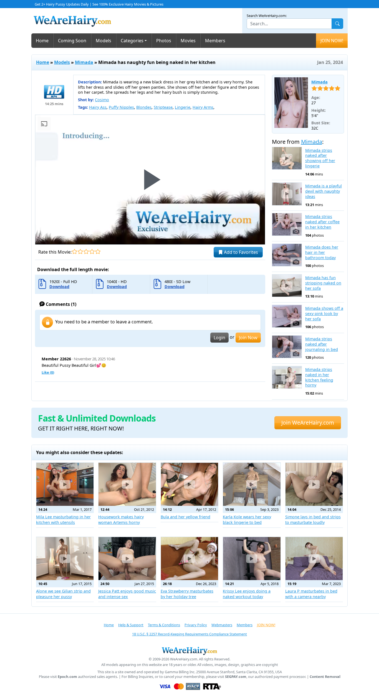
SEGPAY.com (235, 676)
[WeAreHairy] (189, 650)
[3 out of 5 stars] (86, 251)
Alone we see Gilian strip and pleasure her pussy (63, 593)
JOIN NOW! (331, 41)
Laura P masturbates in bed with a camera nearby (311, 593)
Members (215, 41)
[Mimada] (291, 102)
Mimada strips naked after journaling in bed (321, 344)
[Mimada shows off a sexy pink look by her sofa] (287, 316)
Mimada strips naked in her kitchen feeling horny (319, 377)
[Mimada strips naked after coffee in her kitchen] (287, 224)
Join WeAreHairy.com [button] (307, 422)
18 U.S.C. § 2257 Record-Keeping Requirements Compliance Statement (189, 633)
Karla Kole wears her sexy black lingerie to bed (247, 519)
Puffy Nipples (121, 107)
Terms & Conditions (164, 624)
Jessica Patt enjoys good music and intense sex (127, 593)
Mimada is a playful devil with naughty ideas (323, 191)
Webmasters (221, 624)
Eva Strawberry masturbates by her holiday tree (187, 593)
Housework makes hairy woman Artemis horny (121, 519)
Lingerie (182, 107)
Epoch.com (67, 676)
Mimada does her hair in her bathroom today (321, 252)
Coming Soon (72, 41)
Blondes (143, 107)
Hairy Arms (203, 107)
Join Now (248, 338)
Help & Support (130, 624)
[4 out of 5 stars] (92, 251)
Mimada (84, 62)
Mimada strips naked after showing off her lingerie (320, 158)
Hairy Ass (98, 107)
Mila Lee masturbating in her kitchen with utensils (63, 519)
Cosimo (102, 99)
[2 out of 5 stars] (80, 251)
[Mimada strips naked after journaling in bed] (287, 346)
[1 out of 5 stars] (74, 251)
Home (42, 41)
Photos (163, 41)
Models (103, 41)
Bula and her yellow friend (185, 516)
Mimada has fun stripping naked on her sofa (323, 283)
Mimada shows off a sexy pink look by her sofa (324, 313)
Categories (132, 41)
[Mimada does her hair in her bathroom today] (287, 255)
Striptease (163, 107)
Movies (188, 41)
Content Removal (325, 676)
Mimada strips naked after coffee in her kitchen (322, 221)
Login (219, 338)
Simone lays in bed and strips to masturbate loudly (313, 519)
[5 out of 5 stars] (98, 251)
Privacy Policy (196, 624)
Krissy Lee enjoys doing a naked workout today (247, 593)
